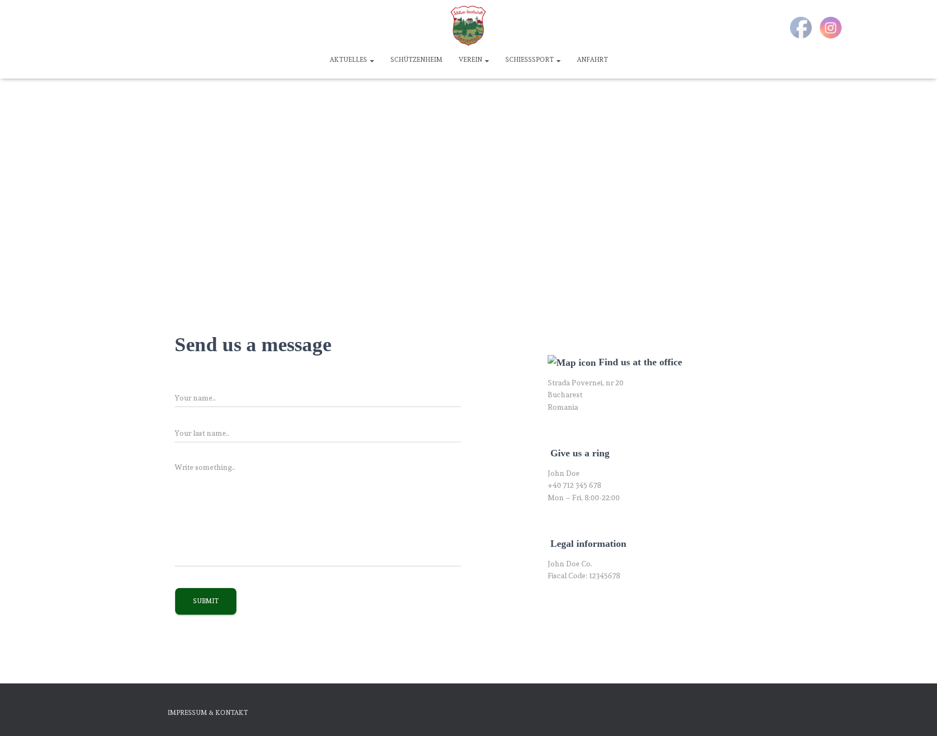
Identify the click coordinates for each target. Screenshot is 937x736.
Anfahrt (592, 59)
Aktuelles (349, 59)
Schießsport (530, 59)
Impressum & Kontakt (208, 712)
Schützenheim (416, 59)
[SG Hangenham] (468, 25)
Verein (471, 59)
